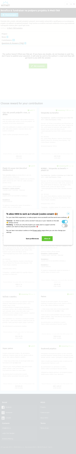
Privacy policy (37, 230)
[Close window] (68, 213)
